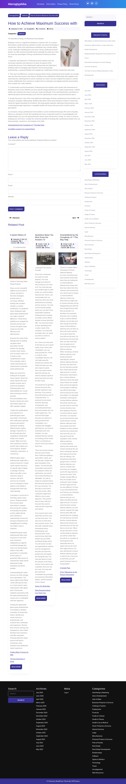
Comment (12, 144)
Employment (88, 201)
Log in (66, 692)
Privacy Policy (62, 4)
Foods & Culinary (90, 210)
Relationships (89, 258)
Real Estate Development (92, 253)
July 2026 (88, 90)
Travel (86, 275)
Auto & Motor (89, 188)
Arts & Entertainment (91, 184)
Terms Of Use (74, 4)
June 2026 (88, 95)
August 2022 (88, 151)
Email (10, 185)
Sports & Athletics (90, 266)
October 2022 (89, 142)
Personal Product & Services (93, 240)
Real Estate (88, 249)
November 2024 (90, 121)
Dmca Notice (50, 4)
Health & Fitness (90, 214)
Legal (86, 232)
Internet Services (90, 227)
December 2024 (90, 116)
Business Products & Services (94, 193)
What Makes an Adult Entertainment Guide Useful (100, 41)
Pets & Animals (89, 245)
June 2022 (88, 160)
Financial (87, 206)
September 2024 (90, 129)
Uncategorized (89, 279)
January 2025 (89, 112)
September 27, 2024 (16, 29)
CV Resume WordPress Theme (58, 781)
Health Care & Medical (92, 219)
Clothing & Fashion (90, 197)
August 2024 (88, 134)
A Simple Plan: (65, 568)
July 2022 (88, 155)
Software (25, 15)
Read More (17, 667)
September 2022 (90, 147)
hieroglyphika (30, 29)
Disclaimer (40, 4)
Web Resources (89, 283)
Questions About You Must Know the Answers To (44, 237)
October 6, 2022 (67, 244)
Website (11, 196)
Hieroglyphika (17, 4)
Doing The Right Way (42, 586)
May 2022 (88, 164)
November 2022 (90, 138)
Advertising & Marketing (92, 180)
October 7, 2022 (42, 244)
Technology (88, 270)
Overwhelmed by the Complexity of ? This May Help (26, 125)
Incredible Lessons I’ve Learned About (21, 129)
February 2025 (89, 108)
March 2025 (88, 103)
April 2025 (88, 99)
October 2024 (89, 125)
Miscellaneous (89, 236)
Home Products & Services (93, 223)
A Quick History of (18, 235)
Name (10, 174)
